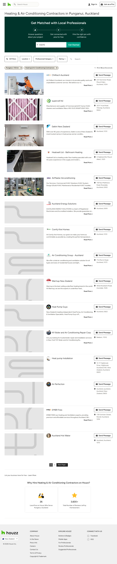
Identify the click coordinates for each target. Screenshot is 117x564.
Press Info (33, 543)
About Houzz (34, 536)
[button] (4, 4)
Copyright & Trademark (38, 556)
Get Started (73, 45)
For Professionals (64, 543)
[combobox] (25, 4)
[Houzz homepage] (9, 4)
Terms (32, 553)
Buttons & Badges (64, 536)
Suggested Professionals (67, 550)
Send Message (105, 75)
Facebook (94, 536)
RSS (92, 539)
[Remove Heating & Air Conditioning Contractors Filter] (57, 68)
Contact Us (34, 550)
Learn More (32, 475)
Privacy (38, 553)
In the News (34, 539)
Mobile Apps (62, 539)
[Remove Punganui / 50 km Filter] (21, 68)
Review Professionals (66, 546)
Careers (33, 546)
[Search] (14, 4)
